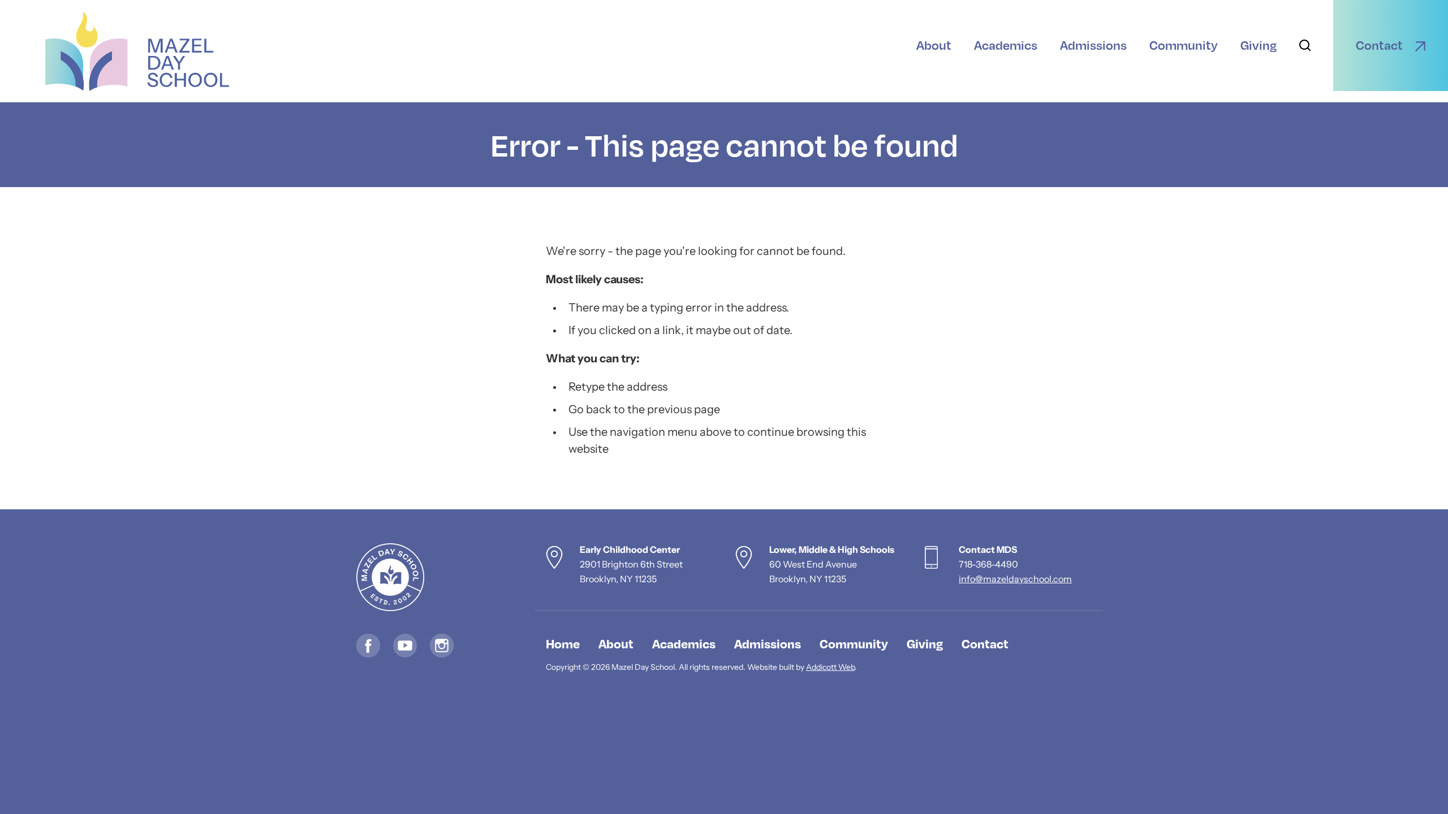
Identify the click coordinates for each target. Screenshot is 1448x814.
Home (563, 643)
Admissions (767, 643)
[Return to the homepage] (137, 51)
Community (854, 643)
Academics (684, 643)
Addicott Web (830, 668)
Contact (985, 643)
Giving (925, 643)
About (616, 643)
